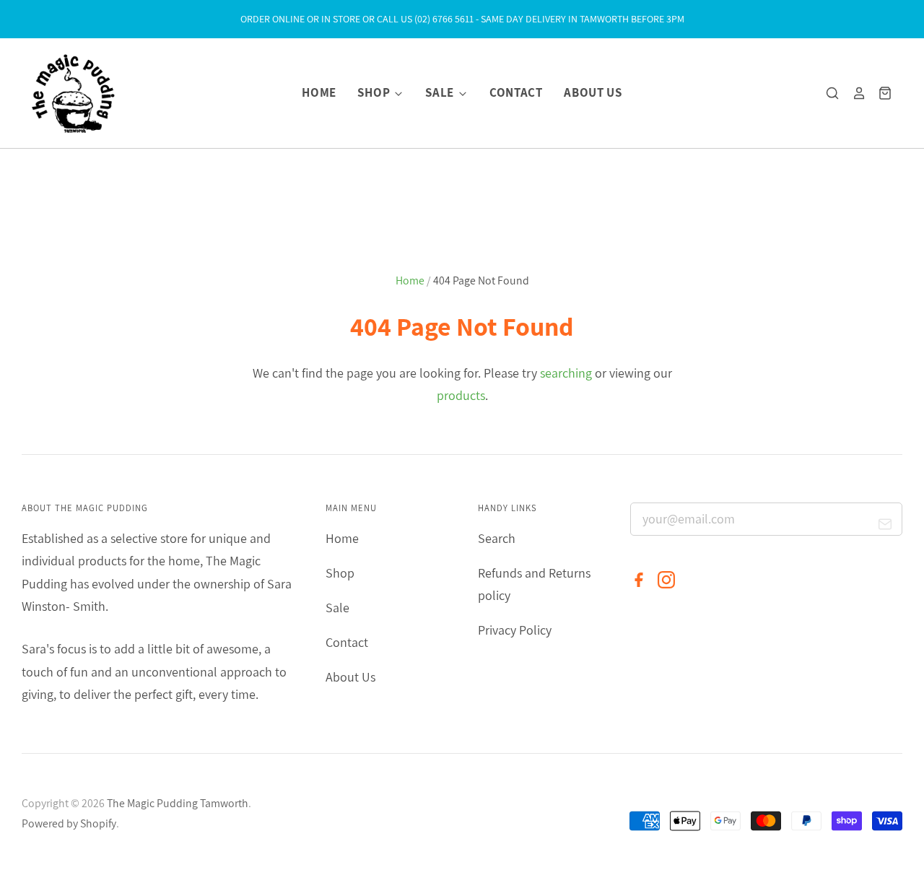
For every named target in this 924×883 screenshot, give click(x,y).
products (461, 395)
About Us (593, 92)
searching (566, 373)
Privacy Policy (515, 630)
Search (496, 538)
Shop (374, 92)
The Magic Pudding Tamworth (177, 803)
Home (319, 92)
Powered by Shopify (69, 823)
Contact (516, 92)
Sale (440, 92)
